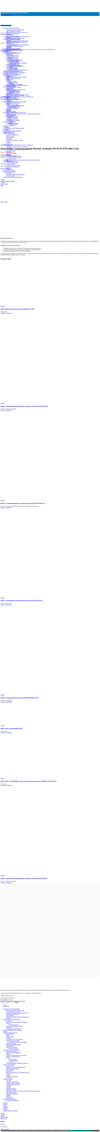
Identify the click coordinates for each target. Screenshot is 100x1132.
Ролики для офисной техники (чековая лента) (17, 36)
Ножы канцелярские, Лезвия (13, 1044)
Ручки (8, 1058)
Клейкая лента (10, 1036)
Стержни (11, 1061)
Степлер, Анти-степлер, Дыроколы (18, 1042)
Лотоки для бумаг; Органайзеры (14, 1039)
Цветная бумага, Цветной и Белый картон (16, 42)
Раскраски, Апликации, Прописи (14, 1026)
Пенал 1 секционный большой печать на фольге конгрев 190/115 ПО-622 (24, 878)
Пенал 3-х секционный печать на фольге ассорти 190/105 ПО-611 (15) (23, 503)
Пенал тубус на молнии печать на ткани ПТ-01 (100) (17, 309)
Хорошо (69, 1130)
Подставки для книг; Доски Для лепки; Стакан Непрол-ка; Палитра (23, 160)
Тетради (8, 43)
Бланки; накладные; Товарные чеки (15, 38)
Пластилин (9, 1071)
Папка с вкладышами (11, 1047)
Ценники (8, 37)
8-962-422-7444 (7, 15)
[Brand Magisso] (12, 947)
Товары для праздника (12, 98)
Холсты (8, 1075)
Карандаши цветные (11, 97)
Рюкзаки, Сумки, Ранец (12, 162)
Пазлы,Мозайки (10, 1069)
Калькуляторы (10, 1034)
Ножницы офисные (11, 1043)
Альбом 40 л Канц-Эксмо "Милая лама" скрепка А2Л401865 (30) (17, 96)
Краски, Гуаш (9, 1065)
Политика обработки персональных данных (82, 1130)
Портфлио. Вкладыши (12, 1093)
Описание (6, 159)
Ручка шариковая (13, 1060)
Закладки (8, 1080)
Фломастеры (9, 1097)
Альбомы (8, 40)
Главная (3, 49)
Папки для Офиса (13, 1048)
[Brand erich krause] (15, 970)
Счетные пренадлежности (12, 166)
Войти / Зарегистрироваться (11, 1110)
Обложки (8, 1085)
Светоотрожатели (10, 164)
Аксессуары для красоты (15, 157)
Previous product (4, 50)
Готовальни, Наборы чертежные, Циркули (17, 146)
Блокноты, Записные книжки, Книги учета (17, 40)
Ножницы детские (11, 150)
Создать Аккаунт (5, 1129)
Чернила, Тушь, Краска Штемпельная (15, 1067)
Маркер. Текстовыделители (13, 1056)
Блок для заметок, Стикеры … (14, 31)
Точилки (8, 1087)
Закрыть (3, 306)
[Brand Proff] (23, 921)
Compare (6, 1109)
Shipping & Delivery (8, 161)
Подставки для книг (11, 158)
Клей (7, 1035)
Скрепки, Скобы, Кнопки (12, 1040)
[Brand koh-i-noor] (10, 963)
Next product (4, 99)
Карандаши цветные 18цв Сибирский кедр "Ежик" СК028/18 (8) (17, 145)
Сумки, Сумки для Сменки (13, 165)
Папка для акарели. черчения (13, 1028)
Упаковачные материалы (12, 1100)
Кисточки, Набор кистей (12, 1068)
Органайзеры (9, 1046)
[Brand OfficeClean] (7, 925)
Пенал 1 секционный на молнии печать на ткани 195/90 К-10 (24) (21, 600)
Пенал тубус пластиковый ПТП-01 (12, 728)
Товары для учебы (9, 49)
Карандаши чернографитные (13, 1052)
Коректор (8, 1038)
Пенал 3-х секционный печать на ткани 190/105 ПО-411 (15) (20, 697)
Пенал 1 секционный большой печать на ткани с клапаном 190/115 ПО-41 (24, 406)
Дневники (9, 51)
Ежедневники (9, 35)
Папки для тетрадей (11, 153)
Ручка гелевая (12, 1059)
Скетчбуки (9, 1077)
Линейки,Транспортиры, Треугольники (16, 1055)
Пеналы (16, 49)
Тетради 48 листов (14, 45)
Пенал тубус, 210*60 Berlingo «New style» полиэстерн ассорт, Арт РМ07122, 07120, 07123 (29, 781)
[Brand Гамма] (13, 897)
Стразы (8, 1073)
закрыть (3, 1114)
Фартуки (8, 168)
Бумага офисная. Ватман (12, 33)
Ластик (8, 1054)
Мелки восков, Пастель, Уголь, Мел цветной (17, 1072)
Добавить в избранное (6, 154)
